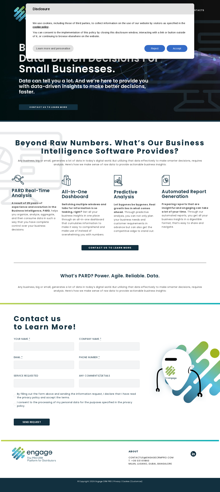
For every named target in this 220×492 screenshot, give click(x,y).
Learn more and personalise (53, 48)
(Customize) (136, 481)
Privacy (117, 481)
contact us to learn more (48, 107)
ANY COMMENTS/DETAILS (94, 375)
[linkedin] (193, 454)
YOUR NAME (22, 339)
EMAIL (18, 357)
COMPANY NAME (90, 339)
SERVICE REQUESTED (26, 375)
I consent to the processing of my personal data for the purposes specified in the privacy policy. (74, 404)
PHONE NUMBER (89, 357)
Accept (177, 48)
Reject (155, 48)
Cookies (126, 481)
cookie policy (41, 26)
